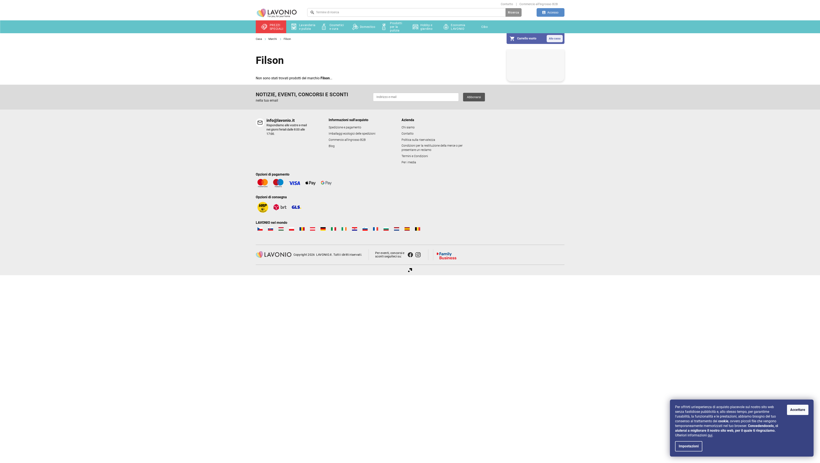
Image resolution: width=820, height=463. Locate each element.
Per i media (409, 162)
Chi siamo (408, 127)
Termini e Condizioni (415, 156)
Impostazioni (689, 446)
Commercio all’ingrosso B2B (538, 4)
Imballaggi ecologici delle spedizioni (352, 133)
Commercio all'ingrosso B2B (347, 140)
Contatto (507, 4)
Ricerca (513, 12)
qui (710, 435)
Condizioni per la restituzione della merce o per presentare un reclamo (432, 148)
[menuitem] (271, 26)
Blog (332, 146)
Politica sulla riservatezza (418, 140)
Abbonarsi (474, 97)
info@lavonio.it (280, 120)
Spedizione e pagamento (345, 127)
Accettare (797, 410)
